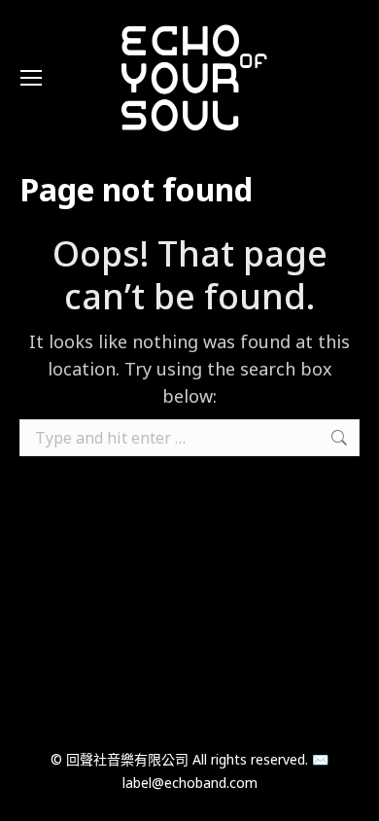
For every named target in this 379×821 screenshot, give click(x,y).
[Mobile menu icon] (31, 77)
